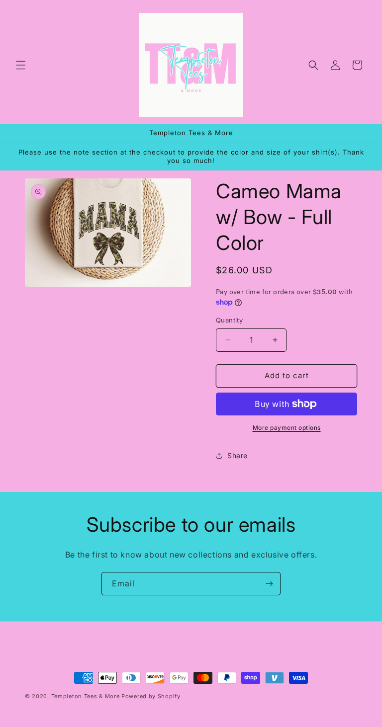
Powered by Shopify (151, 696)
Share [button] (237, 455)
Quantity (229, 320)
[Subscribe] (269, 583)
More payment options (287, 427)
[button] (21, 65)
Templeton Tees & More (85, 696)
